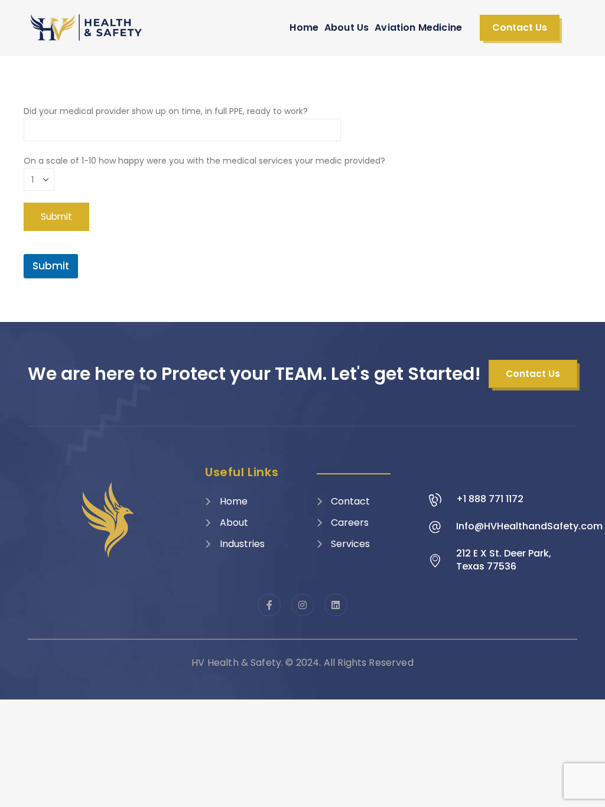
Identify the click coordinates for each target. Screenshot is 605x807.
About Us (346, 27)
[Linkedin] (335, 605)
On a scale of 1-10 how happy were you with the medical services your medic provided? (204, 161)
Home (304, 27)
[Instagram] (302, 605)
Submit (50, 266)
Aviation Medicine (418, 27)
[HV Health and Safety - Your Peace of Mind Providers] (87, 27)
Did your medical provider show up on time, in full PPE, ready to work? (166, 111)
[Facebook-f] (269, 605)
